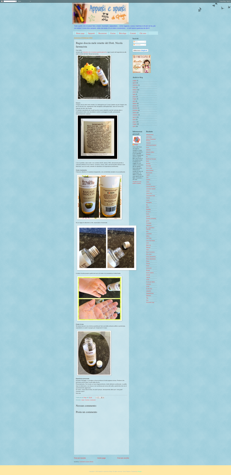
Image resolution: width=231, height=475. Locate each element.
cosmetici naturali (150, 188)
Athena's (148, 143)
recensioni (93, 400)
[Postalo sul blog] (98, 397)
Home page (80, 33)
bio (147, 156)
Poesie (148, 263)
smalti (147, 286)
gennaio (135, 105)
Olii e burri (149, 254)
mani (147, 249)
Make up (148, 245)
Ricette (148, 270)
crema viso (149, 193)
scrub (147, 279)
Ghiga (136, 144)
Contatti (133, 33)
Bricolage (122, 33)
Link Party (149, 238)
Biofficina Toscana (151, 159)
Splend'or (148, 295)
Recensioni (103, 33)
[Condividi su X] (100, 397)
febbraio (135, 89)
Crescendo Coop (150, 195)
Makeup (148, 247)
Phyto (147, 261)
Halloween (149, 225)
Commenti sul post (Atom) (86, 461)
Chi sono (143, 33)
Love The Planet (150, 240)
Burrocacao (149, 172)
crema (147, 191)
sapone (148, 277)
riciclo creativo (150, 272)
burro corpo (149, 168)
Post (136, 41)
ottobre (134, 92)
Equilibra (148, 209)
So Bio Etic (149, 288)
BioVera (148, 163)
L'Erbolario (149, 233)
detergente (149, 202)
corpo (82, 400)
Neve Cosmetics (150, 252)
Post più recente (80, 458)
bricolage (148, 165)
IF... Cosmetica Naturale (150, 228)
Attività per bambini (151, 145)
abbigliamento (149, 134)
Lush (147, 243)
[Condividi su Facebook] (102, 397)
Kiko (147, 231)
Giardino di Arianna (151, 218)
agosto (134, 82)
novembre (135, 110)
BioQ (147, 161)
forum (147, 214)
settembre (135, 85)
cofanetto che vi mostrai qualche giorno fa (95, 52)
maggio (134, 80)
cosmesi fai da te (150, 186)
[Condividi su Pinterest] (103, 397)
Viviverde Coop (150, 302)
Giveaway (148, 223)
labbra (147, 236)
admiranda (149, 137)
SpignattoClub (149, 293)
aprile (134, 101)
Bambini (148, 154)
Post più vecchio (123, 458)
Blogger (140, 471)
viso (147, 300)
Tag (147, 298)
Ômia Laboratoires (151, 259)
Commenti (137, 44)
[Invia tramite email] (96, 397)
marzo (134, 87)
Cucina (113, 33)
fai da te (148, 211)
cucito (147, 200)
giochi (147, 221)
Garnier (148, 216)
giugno (134, 96)
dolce (147, 207)
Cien (147, 177)
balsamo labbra (150, 152)
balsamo (148, 149)
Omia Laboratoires (151, 256)
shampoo (148, 284)
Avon (147, 147)
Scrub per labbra (150, 282)
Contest (148, 179)
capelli (148, 175)
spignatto (148, 291)
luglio (134, 94)
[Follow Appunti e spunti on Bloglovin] (140, 51)
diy (147, 205)
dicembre (135, 108)
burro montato (149, 170)
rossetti (148, 275)
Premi (147, 265)
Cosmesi (87, 400)
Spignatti (91, 33)
